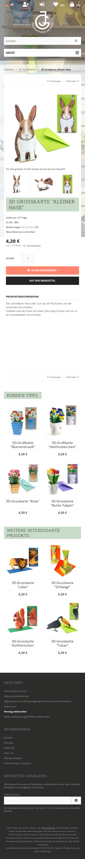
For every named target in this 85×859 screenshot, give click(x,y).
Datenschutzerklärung (16, 696)
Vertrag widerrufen (15, 711)
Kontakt (8, 737)
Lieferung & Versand (15, 691)
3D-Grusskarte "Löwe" (23, 584)
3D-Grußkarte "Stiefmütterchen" (62, 444)
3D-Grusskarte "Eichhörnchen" (23, 643)
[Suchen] (76, 41)
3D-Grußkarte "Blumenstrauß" (22, 444)
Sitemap (8, 742)
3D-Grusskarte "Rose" (23, 501)
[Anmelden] (76, 800)
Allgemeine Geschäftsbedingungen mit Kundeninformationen (37, 701)
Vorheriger (55, 81)
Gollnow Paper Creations (17, 763)
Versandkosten (34, 245)
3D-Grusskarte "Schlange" (62, 584)
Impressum (10, 706)
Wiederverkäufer (13, 758)
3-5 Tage (22, 217)
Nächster (71, 81)
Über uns (9, 753)
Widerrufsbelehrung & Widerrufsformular (27, 716)
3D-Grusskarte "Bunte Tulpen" (62, 503)
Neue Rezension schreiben (20, 232)
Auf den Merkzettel (42, 280)
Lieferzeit (9, 748)
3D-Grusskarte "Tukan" (62, 643)
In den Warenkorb (42, 270)
